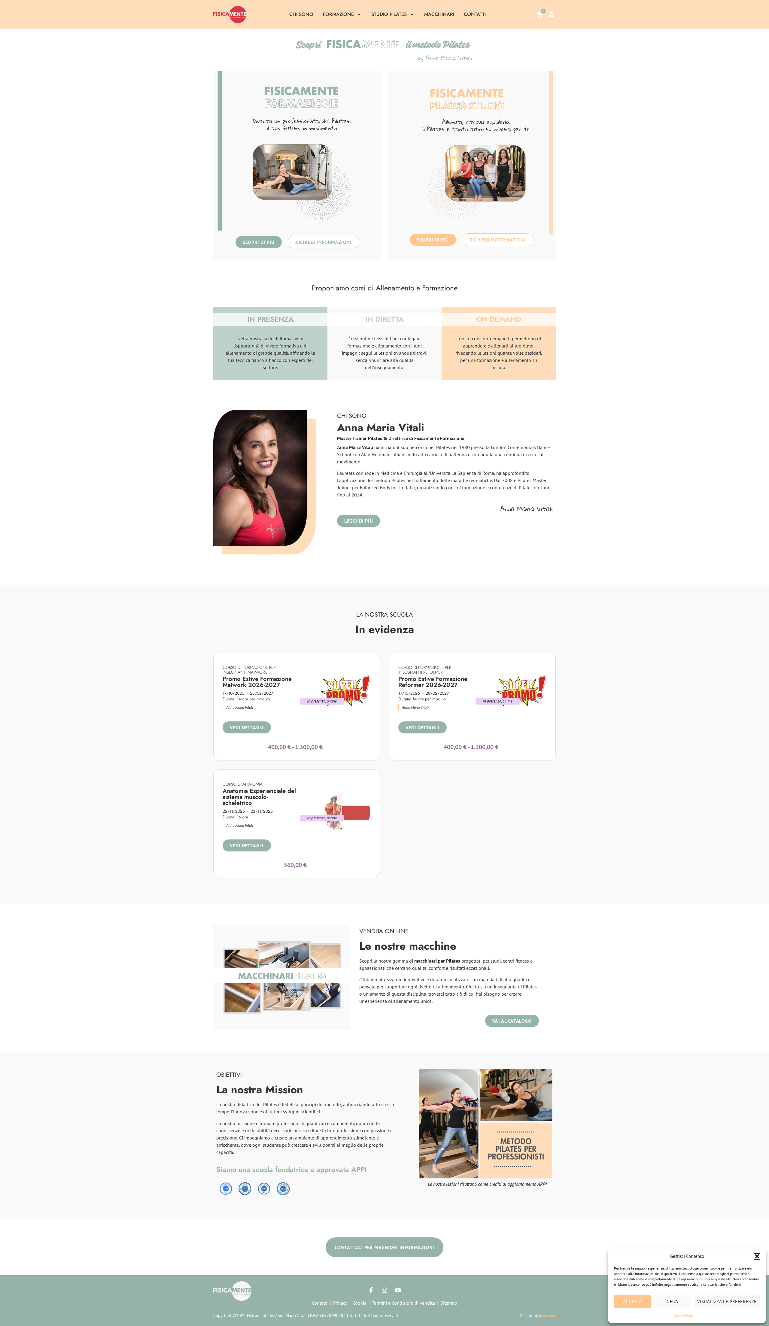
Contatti (475, 14)
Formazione (338, 14)
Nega (672, 1301)
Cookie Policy (684, 1315)
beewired (547, 1315)
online (332, 701)
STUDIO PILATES (389, 14)
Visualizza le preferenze (727, 1301)
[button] (757, 1256)
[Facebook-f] (371, 1290)
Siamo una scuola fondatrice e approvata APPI (291, 1169)
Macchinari (439, 14)
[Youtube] (398, 1290)
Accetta (632, 1301)
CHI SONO (301, 14)
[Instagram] (384, 1290)
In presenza (316, 701)
